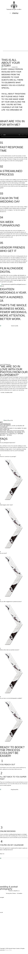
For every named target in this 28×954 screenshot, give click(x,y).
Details (1, 903)
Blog (1, 906)
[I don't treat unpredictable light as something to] (14, 935)
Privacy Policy (8, 950)
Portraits (2, 905)
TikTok (1, 917)
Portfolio (2, 901)
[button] (1, 371)
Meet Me (2, 900)
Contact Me (2, 908)
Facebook (2, 915)
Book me (2, 853)
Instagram (2, 913)
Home (1, 898)
